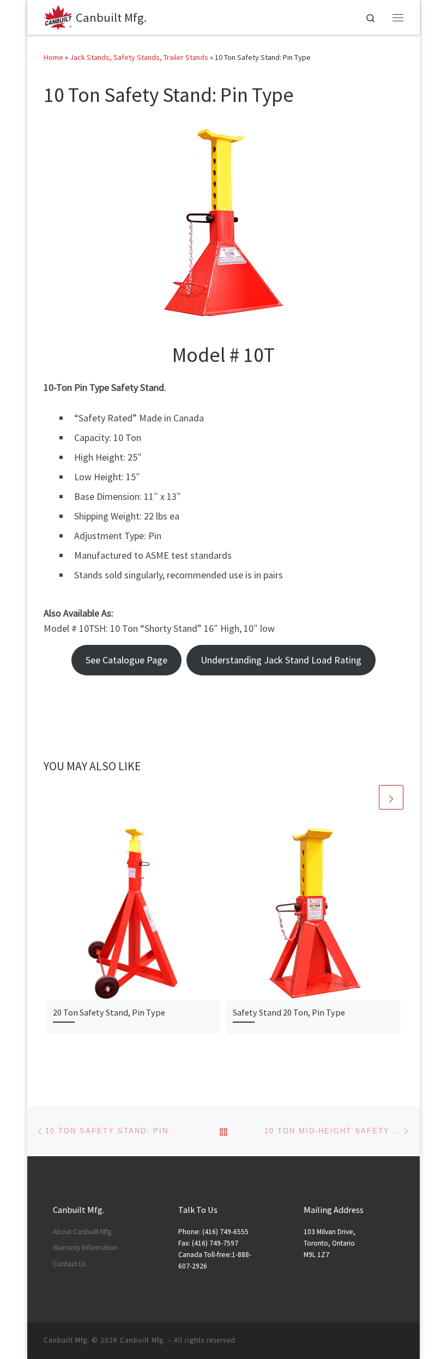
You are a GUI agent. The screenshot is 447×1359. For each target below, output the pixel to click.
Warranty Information (85, 1247)
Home (53, 57)
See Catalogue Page (126, 660)
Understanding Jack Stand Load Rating (281, 660)
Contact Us (69, 1264)
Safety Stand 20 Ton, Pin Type (289, 1012)
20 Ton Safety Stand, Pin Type (109, 1012)
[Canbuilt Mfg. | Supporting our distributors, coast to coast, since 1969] (58, 15)
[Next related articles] (391, 797)
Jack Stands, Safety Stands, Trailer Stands (139, 57)
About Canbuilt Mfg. (83, 1231)
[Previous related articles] (365, 797)
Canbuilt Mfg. (143, 1340)
